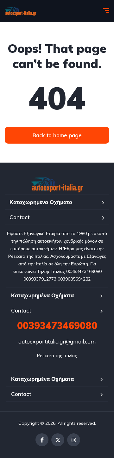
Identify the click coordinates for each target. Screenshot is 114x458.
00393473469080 (57, 325)
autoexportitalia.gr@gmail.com (57, 341)
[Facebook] (41, 439)
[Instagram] (73, 439)
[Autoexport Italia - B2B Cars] (20, 11)
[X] (57, 439)
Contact (19, 217)
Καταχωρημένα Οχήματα (41, 202)
